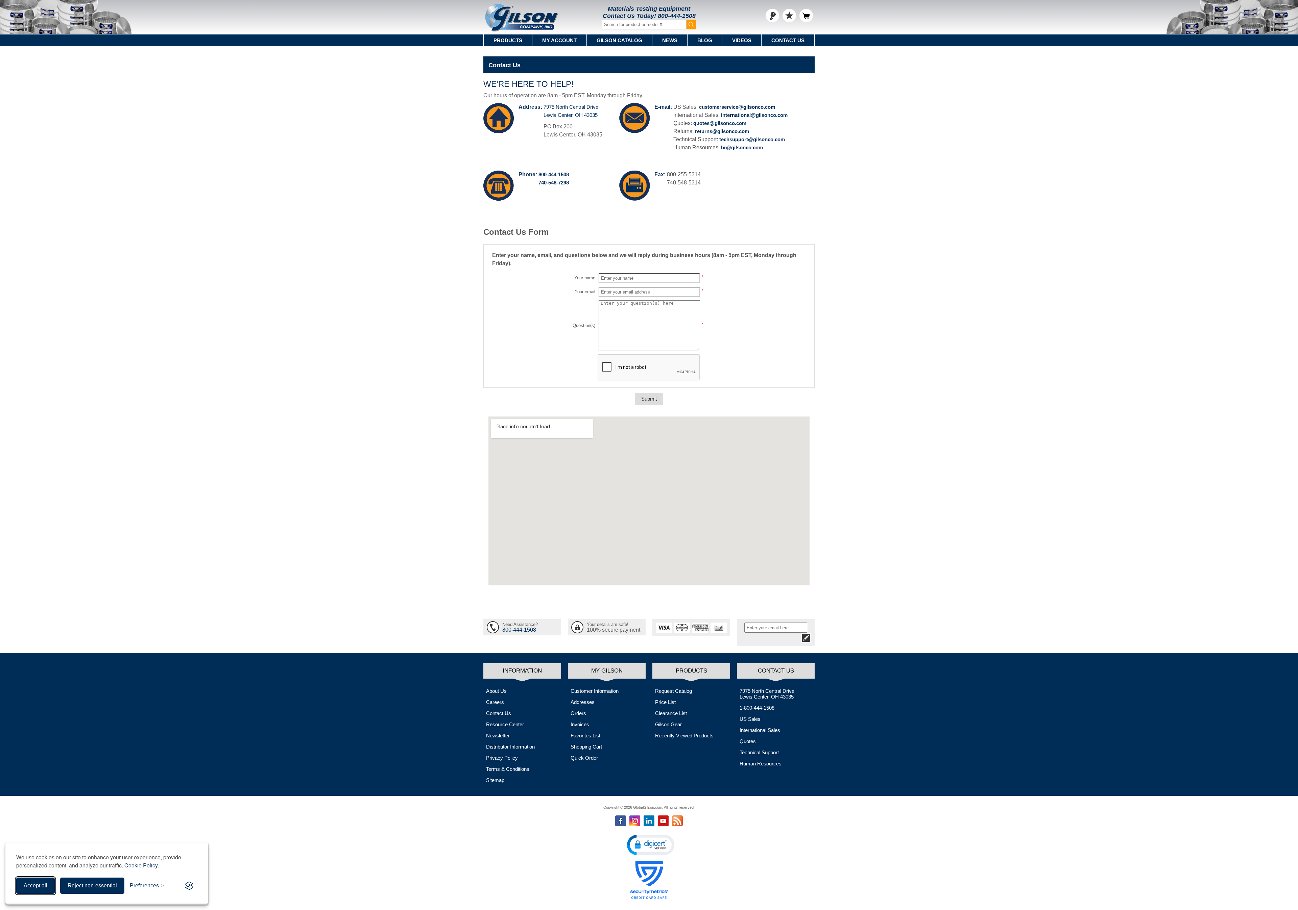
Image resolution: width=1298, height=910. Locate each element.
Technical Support (759, 752)
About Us (496, 691)
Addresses (583, 702)
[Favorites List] (789, 15)
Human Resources (761, 763)
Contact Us (787, 40)
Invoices (580, 724)
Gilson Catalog (619, 40)
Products (508, 40)
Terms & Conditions (507, 769)
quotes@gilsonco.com (719, 123)
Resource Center (505, 724)
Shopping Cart (586, 747)
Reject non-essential (92, 885)
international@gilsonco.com (754, 115)
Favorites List (585, 735)
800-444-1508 (677, 15)
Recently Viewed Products (684, 735)
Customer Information (595, 691)
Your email (585, 291)
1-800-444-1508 (757, 708)
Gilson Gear (668, 724)
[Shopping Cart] (806, 15)
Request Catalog (673, 691)
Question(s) (584, 325)
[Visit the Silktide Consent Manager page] (189, 886)
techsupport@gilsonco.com (752, 139)
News (669, 40)
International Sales (760, 730)
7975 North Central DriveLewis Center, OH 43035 (767, 694)
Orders (578, 713)
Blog (704, 40)
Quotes (748, 741)
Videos (741, 40)
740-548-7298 (553, 182)
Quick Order (584, 758)
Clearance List (671, 713)
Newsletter (498, 735)
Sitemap (495, 780)
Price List (665, 702)
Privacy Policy (502, 758)
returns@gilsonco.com (722, 131)
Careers (495, 702)
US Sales (750, 719)
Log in (772, 15)
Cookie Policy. (141, 865)
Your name (584, 277)
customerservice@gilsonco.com (737, 107)
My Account (559, 40)
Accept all (35, 885)
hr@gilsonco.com (742, 147)
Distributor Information (510, 747)
